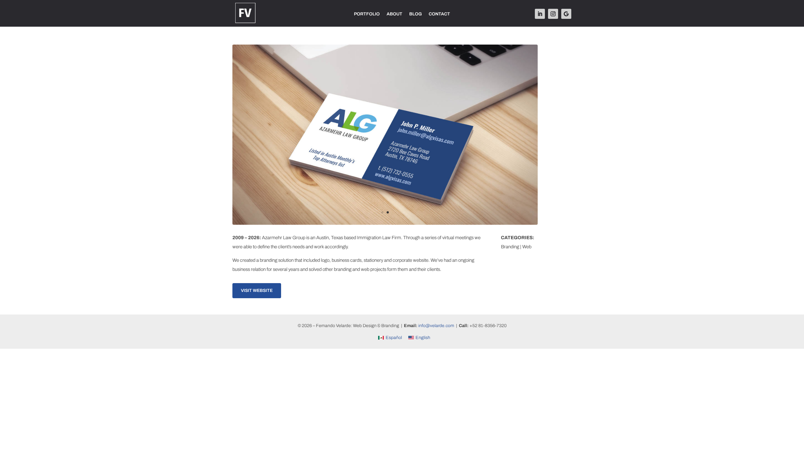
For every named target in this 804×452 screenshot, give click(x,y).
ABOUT (394, 14)
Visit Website (257, 290)
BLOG (415, 14)
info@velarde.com (436, 325)
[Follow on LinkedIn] (540, 14)
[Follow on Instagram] (553, 14)
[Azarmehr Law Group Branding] (385, 224)
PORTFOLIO (367, 14)
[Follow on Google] (566, 14)
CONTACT (439, 14)
